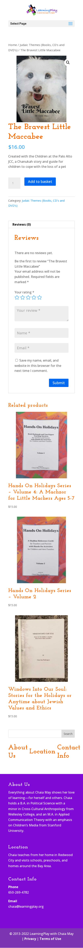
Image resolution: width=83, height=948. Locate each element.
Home (12, 45)
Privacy (30, 939)
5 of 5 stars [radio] (39, 297)
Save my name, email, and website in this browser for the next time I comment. (38, 365)
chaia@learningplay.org (26, 906)
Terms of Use (50, 939)
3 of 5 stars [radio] (28, 297)
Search (68, 734)
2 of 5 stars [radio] (22, 297)
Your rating (24, 292)
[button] (68, 62)
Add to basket (40, 181)
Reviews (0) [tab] (21, 224)
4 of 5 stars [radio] (33, 297)
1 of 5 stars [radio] (17, 297)
